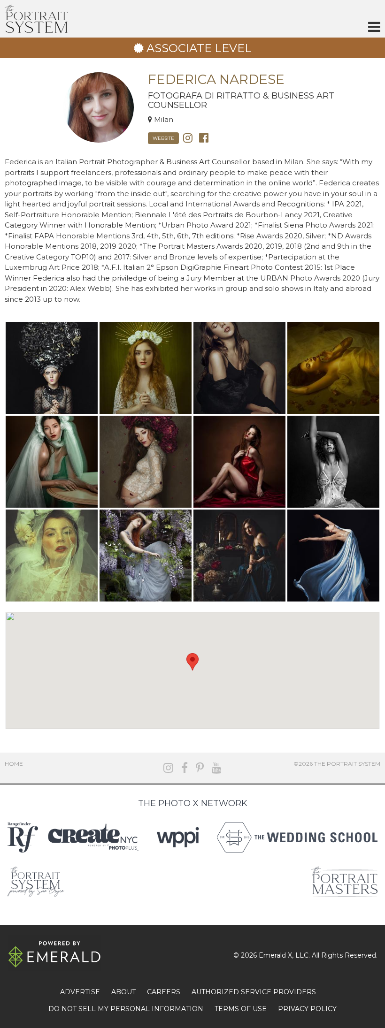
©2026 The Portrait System (336, 763)
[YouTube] (216, 768)
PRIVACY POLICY (307, 1009)
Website (163, 138)
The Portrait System (36, 19)
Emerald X (275, 955)
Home (14, 763)
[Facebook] (204, 137)
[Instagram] (188, 137)
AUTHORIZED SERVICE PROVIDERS (254, 992)
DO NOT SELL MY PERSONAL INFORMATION (125, 1009)
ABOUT (123, 992)
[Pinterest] (199, 768)
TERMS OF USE (241, 1009)
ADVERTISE (80, 992)
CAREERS (163, 992)
